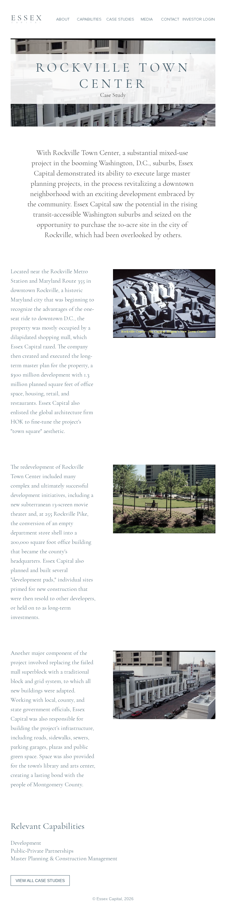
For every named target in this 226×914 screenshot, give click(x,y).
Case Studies (120, 19)
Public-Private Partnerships (42, 850)
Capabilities (89, 19)
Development (26, 842)
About (62, 19)
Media (147, 19)
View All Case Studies (40, 880)
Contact (170, 19)
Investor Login (198, 19)
